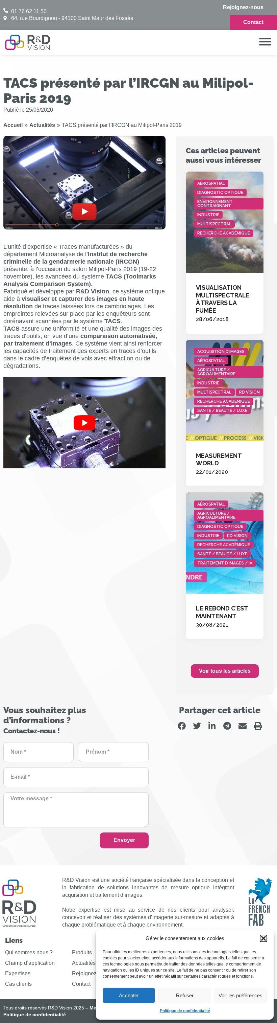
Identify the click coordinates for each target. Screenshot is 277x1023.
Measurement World (219, 459)
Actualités (42, 125)
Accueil (13, 125)
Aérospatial (211, 183)
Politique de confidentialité (185, 1010)
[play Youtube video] (84, 422)
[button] (263, 938)
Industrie (208, 215)
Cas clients (18, 984)
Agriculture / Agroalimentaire (216, 372)
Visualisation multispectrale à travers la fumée (223, 299)
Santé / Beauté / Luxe (222, 410)
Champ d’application (30, 963)
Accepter (129, 995)
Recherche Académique (223, 233)
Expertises (17, 973)
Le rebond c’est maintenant (222, 612)
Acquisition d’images (221, 351)
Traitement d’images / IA (224, 563)
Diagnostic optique (220, 192)
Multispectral (214, 224)
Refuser (185, 995)
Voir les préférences (240, 995)
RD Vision (249, 392)
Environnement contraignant (215, 203)
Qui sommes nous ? (29, 952)
